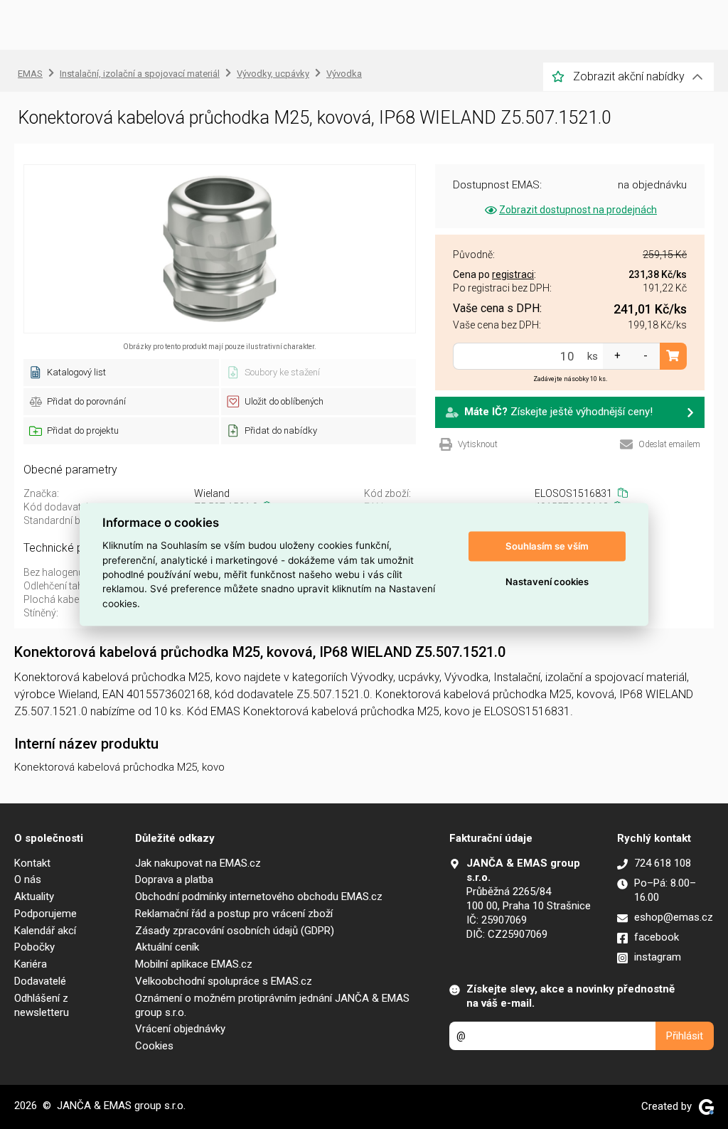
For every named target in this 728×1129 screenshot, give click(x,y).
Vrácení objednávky (180, 1028)
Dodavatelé (40, 981)
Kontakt (32, 863)
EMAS (30, 73)
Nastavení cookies (547, 581)
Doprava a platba (174, 879)
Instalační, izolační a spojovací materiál (140, 73)
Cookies (154, 1045)
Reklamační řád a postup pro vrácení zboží (234, 913)
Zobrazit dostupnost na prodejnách (578, 209)
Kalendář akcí (45, 930)
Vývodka (344, 73)
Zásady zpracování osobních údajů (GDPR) (234, 930)
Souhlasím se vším (547, 546)
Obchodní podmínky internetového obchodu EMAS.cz (258, 896)
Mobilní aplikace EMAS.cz (193, 964)
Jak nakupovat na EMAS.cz (198, 863)
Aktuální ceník (167, 947)
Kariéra (30, 964)
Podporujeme (45, 913)
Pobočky (34, 947)
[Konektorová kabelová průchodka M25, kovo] (219, 248)
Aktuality (34, 896)
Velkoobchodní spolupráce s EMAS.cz (223, 981)
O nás (27, 879)
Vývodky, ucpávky (273, 73)
